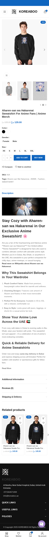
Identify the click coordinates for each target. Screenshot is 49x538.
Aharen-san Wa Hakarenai (18, 179)
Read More (6, 368)
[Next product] (45, 105)
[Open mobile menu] (5, 11)
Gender (5, 137)
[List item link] (24, 492)
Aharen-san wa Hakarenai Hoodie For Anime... (11, 447)
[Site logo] (14, 11)
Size (4, 147)
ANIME (33, 179)
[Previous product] (40, 105)
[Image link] (5, 472)
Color (4, 128)
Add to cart (22, 158)
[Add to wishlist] (20, 423)
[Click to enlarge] (6, 75)
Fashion (41, 179)
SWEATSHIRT (8, 182)
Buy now (38, 158)
